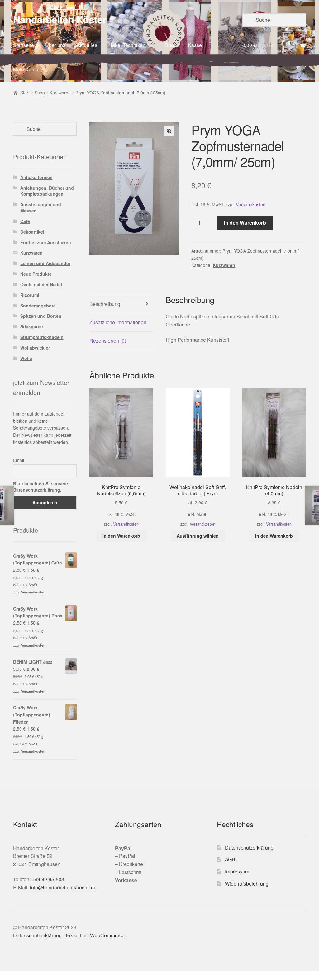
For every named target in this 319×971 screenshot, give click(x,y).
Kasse (195, 45)
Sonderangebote (38, 305)
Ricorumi (29, 295)
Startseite (23, 45)
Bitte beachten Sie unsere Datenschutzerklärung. (40, 486)
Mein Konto (25, 69)
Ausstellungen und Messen (40, 207)
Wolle (26, 358)
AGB (230, 859)
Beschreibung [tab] (104, 303)
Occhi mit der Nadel (41, 284)
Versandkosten (250, 204)
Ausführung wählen (198, 536)
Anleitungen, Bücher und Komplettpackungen (47, 191)
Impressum (237, 871)
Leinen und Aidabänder (45, 263)
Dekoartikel (32, 232)
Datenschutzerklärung (249, 847)
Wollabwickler (35, 348)
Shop (171, 45)
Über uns (55, 45)
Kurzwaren (60, 92)
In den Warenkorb (245, 222)
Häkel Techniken (126, 45)
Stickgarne (31, 326)
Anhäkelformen (36, 177)
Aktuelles (87, 45)
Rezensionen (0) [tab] (107, 340)
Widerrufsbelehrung (247, 883)
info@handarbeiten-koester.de (63, 887)
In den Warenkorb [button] (121, 536)
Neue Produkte (36, 274)
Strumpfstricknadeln (42, 337)
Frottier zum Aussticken (45, 242)
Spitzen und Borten (40, 316)
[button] (169, 131)
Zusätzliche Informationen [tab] (117, 322)
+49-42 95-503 (48, 879)
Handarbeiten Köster (59, 19)
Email (18, 460)
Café (25, 221)
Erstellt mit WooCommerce (95, 935)
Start (25, 92)
